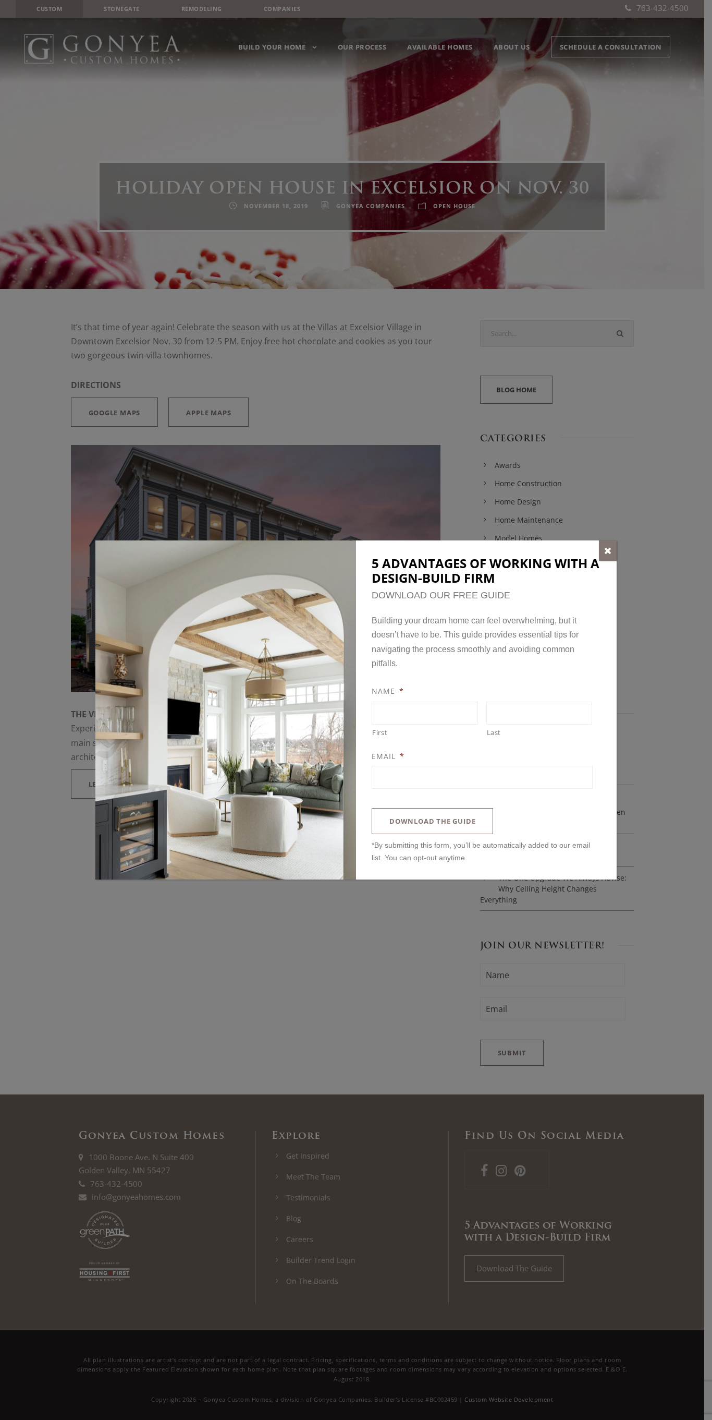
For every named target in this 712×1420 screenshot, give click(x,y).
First (379, 732)
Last (494, 732)
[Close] (608, 550)
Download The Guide (432, 821)
